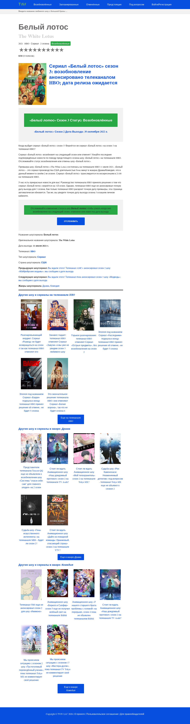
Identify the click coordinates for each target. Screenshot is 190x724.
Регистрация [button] (165, 4)
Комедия (54, 285)
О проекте (79, 713)
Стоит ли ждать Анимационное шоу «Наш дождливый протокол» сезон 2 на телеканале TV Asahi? (58, 475)
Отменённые (93, 4)
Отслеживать (71, 221)
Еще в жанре (70, 557)
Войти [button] (155, 4)
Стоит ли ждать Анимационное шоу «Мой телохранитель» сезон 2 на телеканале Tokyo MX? (83, 475)
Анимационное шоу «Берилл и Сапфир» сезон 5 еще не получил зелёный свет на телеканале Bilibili (57, 608)
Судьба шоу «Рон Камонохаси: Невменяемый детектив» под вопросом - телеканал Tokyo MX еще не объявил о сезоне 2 (110, 478)
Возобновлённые (43, 4)
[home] (22, 4)
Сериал (41, 256)
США (44, 262)
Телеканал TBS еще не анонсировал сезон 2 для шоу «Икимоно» (31, 608)
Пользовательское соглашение (102, 713)
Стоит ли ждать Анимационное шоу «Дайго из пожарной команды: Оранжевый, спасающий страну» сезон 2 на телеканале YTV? (57, 540)
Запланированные (69, 4)
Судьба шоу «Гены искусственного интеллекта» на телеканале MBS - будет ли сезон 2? (31, 537)
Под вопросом (136, 4)
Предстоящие (114, 4)
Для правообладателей (132, 713)
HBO (32, 251)
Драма (45, 285)
